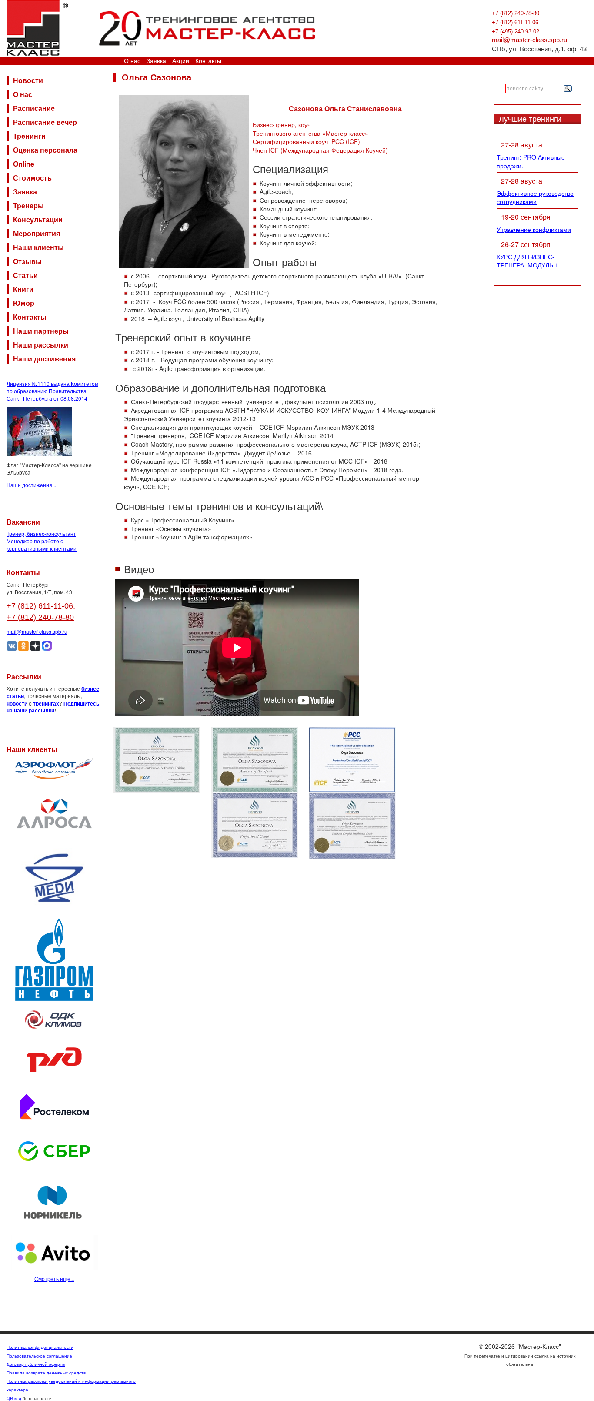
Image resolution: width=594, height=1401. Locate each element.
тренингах (46, 703)
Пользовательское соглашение (39, 1356)
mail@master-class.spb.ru (529, 40)
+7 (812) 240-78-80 (515, 13)
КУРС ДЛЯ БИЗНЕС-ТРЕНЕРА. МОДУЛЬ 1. (528, 261)
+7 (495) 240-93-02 (515, 31)
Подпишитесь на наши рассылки (53, 707)
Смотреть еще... (54, 1278)
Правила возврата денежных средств (46, 1373)
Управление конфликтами (534, 229)
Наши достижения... (31, 484)
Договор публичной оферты (36, 1364)
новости (17, 703)
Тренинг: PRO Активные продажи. (531, 161)
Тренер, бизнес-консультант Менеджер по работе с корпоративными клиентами (42, 541)
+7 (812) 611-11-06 (515, 22)
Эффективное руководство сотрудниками (535, 197)
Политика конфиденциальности (40, 1347)
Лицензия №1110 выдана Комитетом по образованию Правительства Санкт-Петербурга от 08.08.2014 (52, 391)
